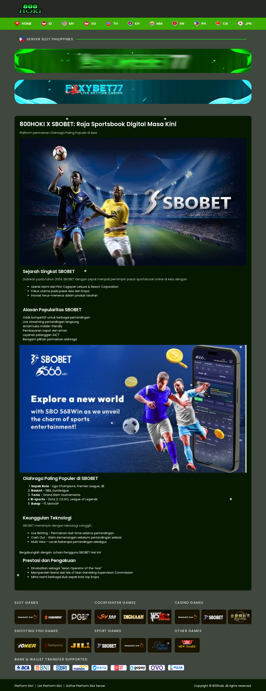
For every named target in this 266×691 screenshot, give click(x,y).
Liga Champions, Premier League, (76, 486)
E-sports (38, 499)
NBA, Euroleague (57, 490)
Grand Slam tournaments (61, 495)
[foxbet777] (133, 92)
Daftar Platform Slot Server (85, 686)
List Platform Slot (50, 686)
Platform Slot (24, 686)
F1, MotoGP (51, 504)
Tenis (35, 495)
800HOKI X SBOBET (47, 124)
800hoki (218, 686)
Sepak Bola (40, 486)
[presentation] (87, 614)
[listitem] (27, 617)
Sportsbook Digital (118, 124)
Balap (35, 504)
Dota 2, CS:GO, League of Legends (72, 499)
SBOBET (66, 271)
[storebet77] (133, 61)
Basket (36, 490)
